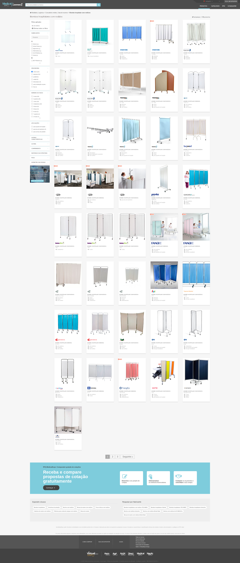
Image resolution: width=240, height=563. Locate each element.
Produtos (203, 6)
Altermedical (37, 51)
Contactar (100, 361)
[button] (39, 33)
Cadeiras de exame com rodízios (42, 511)
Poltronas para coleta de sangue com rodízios (65, 511)
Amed (35, 55)
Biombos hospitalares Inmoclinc (198, 507)
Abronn (36, 44)
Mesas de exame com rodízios (84, 507)
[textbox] (61, 4)
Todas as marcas (140, 537)
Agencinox (36, 48)
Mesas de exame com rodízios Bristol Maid (135, 515)
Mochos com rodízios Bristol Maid (151, 511)
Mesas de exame (85, 511)
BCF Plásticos (37, 60)
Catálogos (215, 6)
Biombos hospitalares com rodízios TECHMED (136, 507)
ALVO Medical (37, 53)
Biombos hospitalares (39, 507)
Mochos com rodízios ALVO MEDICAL (173, 511)
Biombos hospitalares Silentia (158, 507)
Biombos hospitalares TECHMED (177, 507)
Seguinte (127, 456)
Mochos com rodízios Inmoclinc (132, 511)
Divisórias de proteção (54, 507)
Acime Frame (37, 46)
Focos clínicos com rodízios (103, 507)
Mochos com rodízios (68, 507)
